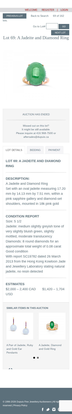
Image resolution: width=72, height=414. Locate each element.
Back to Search (40, 15)
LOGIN (64, 10)
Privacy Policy (20, 405)
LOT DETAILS (14, 150)
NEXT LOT (60, 32)
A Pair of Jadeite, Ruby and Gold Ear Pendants (19, 349)
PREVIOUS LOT (14, 16)
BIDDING (35, 150)
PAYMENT (54, 150)
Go (64, 26)
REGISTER (46, 10)
